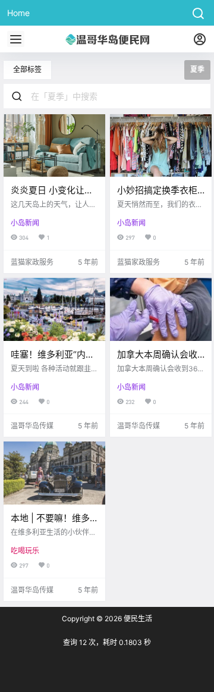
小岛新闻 (25, 222)
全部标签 (27, 69)
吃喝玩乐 (25, 550)
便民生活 (137, 618)
